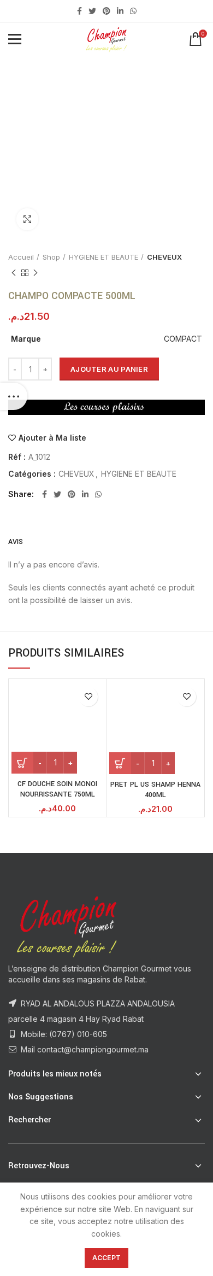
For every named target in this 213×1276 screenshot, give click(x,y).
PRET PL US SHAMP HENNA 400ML (155, 790)
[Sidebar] (13, 396)
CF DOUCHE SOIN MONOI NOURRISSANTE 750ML (57, 789)
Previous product (13, 272)
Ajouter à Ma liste (52, 438)
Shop (51, 257)
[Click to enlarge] (27, 219)
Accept (106, 1258)
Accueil (21, 257)
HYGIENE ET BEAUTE (103, 257)
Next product (35, 272)
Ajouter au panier (109, 369)
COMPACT (183, 338)
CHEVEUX (164, 257)
